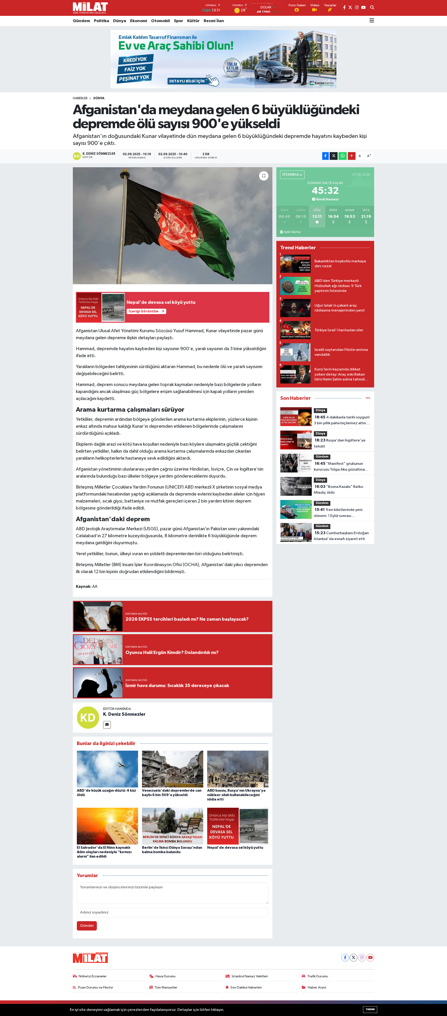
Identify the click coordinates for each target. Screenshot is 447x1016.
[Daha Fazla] (352, 156)
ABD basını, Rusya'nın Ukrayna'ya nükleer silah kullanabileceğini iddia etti (236, 795)
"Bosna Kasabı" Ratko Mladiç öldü (338, 490)
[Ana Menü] (371, 21)
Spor (178, 21)
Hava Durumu (166, 976)
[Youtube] (370, 957)
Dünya (119, 21)
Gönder (87, 926)
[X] (353, 957)
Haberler (80, 98)
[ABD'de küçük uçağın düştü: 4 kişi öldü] (107, 769)
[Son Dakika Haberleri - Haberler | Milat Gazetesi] (90, 8)
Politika (101, 21)
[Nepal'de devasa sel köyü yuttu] (237, 826)
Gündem (81, 21)
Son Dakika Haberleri (246, 987)
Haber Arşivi (317, 987)
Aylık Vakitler (292, 232)
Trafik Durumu (317, 976)
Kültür (193, 21)
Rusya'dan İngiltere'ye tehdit (340, 443)
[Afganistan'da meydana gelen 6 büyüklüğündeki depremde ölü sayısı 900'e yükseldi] (172, 225)
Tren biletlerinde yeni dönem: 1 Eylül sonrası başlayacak (338, 513)
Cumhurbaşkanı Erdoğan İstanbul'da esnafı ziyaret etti (341, 536)
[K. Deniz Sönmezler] (88, 717)
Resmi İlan (214, 21)
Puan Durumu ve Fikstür (95, 987)
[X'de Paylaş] (334, 156)
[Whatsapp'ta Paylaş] (343, 156)
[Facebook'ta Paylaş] (325, 156)
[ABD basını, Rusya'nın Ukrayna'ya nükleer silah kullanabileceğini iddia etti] (237, 769)
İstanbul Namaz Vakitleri (250, 976)
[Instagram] (362, 957)
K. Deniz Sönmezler (124, 714)
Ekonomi (138, 21)
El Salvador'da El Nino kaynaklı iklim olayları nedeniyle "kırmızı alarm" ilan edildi (104, 852)
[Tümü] (368, 398)
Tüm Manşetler (166, 987)
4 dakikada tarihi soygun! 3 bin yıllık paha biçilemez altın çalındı (341, 420)
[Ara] (372, 8)
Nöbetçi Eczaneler (93, 976)
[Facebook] (345, 957)
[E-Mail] (107, 725)
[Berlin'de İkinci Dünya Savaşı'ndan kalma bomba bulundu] (172, 826)
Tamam (370, 1009)
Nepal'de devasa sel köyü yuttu (235, 847)
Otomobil (160, 21)
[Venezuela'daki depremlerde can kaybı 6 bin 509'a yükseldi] (172, 769)
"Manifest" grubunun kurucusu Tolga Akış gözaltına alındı (339, 467)
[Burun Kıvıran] (223, 59)
